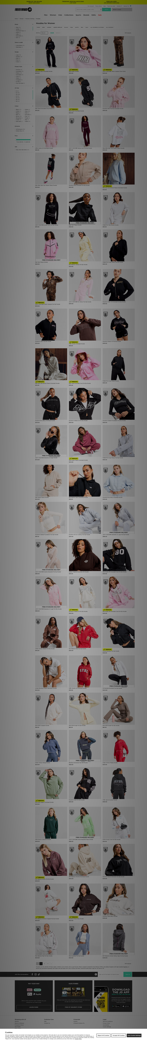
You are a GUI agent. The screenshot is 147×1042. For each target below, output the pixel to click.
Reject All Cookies (103, 1035)
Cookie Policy (78, 1038)
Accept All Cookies (119, 1035)
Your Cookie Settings (134, 1035)
